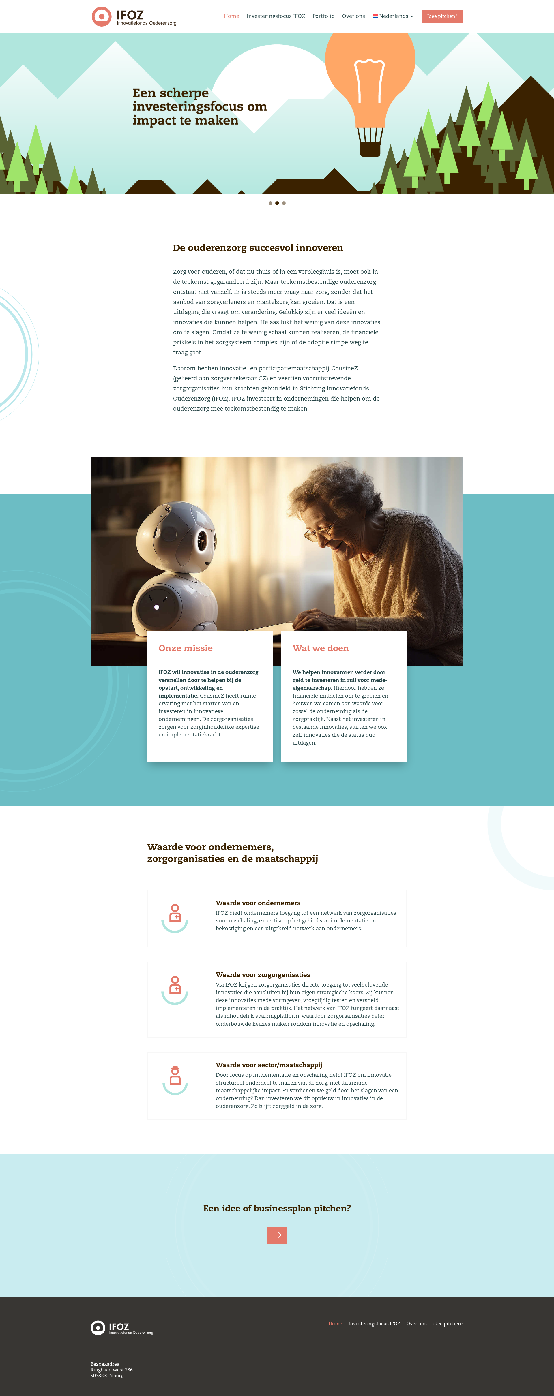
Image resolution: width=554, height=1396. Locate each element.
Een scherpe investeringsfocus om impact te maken (200, 106)
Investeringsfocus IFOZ (276, 16)
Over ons (353, 16)
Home (231, 16)
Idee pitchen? (448, 1325)
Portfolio (324, 16)
